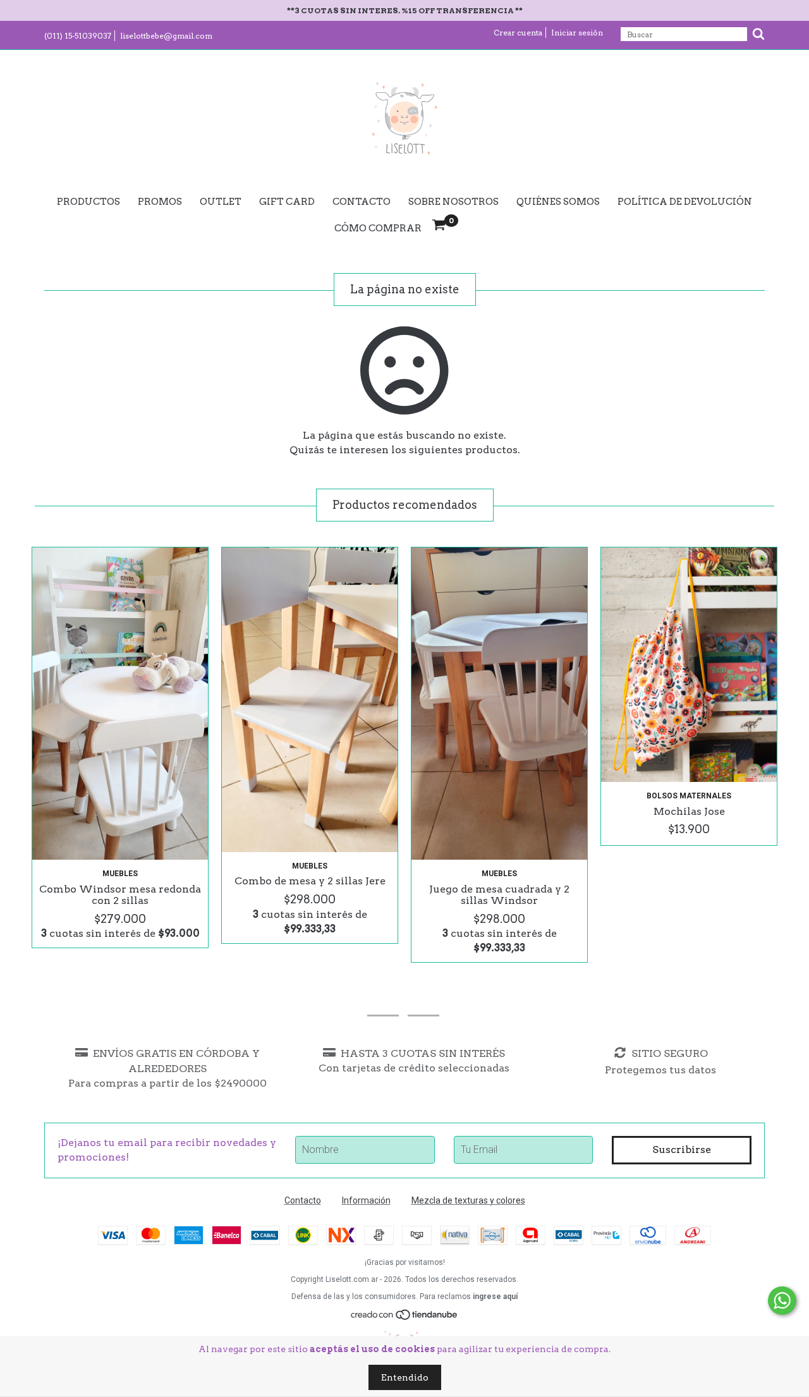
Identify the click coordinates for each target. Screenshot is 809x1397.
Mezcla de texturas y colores (468, 1200)
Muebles (120, 873)
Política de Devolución (684, 201)
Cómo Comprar (378, 228)
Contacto (361, 201)
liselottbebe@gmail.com (166, 35)
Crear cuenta (518, 32)
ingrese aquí (495, 1296)
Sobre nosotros (453, 201)
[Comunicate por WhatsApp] (782, 1300)
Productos (88, 201)
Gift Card (287, 201)
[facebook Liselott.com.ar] (423, 998)
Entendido (405, 1377)
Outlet (220, 201)
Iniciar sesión (577, 32)
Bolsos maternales (689, 795)
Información (366, 1200)
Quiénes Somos (558, 201)
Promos (160, 201)
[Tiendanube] (405, 1318)
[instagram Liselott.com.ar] (383, 998)
